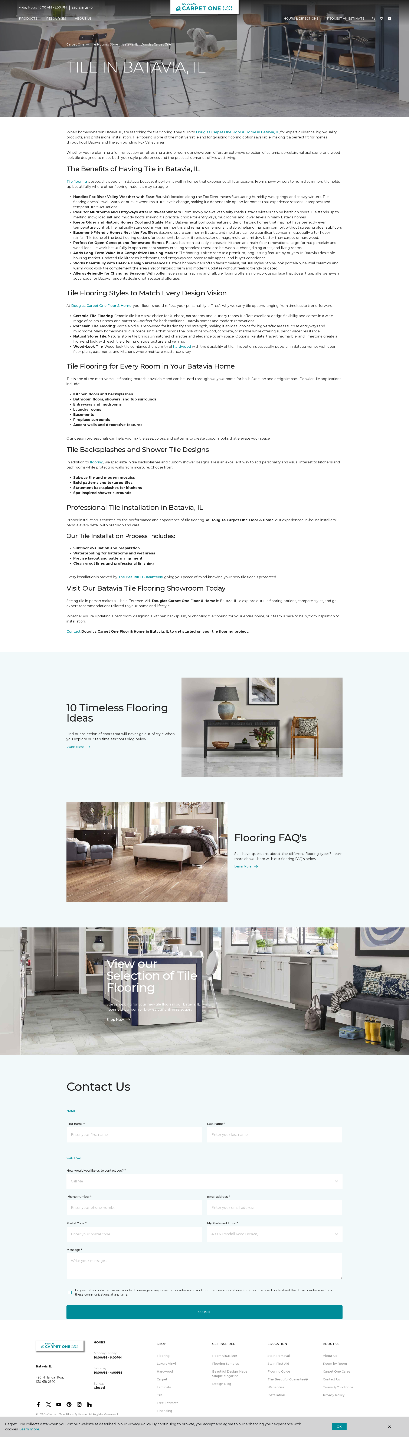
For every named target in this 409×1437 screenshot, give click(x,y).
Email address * (218, 1196)
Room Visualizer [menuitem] (224, 1356)
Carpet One (75, 44)
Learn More (75, 747)
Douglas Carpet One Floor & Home (101, 306)
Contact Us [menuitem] (331, 1379)
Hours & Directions (301, 18)
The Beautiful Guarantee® (140, 577)
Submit (204, 1312)
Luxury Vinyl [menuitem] (166, 1364)
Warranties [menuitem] (276, 1387)
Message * (74, 1249)
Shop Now (115, 1020)
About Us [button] (83, 18)
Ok (339, 1426)
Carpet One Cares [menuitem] (336, 1371)
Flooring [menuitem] (163, 1356)
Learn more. (29, 1429)
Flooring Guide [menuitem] (279, 1371)
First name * (75, 1123)
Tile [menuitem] (160, 1395)
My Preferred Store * (222, 1223)
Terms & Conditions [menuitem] (338, 1387)
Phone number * (78, 1196)
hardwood (182, 347)
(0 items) (389, 18)
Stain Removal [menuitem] (279, 1356)
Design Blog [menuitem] (221, 1384)
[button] (374, 18)
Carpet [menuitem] (162, 1379)
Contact (73, 631)
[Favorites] (381, 18)
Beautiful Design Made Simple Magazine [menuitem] (229, 1374)
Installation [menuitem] (276, 1395)
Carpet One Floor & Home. (67, 1414)
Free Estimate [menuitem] (168, 1403)
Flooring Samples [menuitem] (225, 1364)
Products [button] (28, 18)
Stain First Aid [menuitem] (278, 1364)
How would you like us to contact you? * (96, 1170)
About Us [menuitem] (330, 1356)
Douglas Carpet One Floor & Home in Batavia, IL (237, 132)
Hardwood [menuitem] (165, 1371)
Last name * (216, 1123)
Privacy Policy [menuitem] (333, 1395)
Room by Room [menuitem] (335, 1364)
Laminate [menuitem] (164, 1387)
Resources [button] (56, 18)
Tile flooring (76, 181)
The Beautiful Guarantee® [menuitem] (288, 1379)
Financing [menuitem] (164, 1411)
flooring (96, 462)
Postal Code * (76, 1223)
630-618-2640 (82, 8)
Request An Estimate (345, 18)
